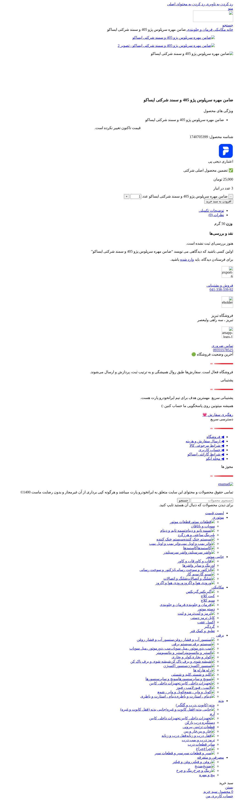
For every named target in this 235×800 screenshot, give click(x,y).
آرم (212, 714)
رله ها (197, 670)
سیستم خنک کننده (170, 539)
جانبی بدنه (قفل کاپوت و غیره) (143, 709)
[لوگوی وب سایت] (213, 21)
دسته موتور (206, 609)
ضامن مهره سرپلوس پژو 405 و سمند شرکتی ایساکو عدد (185, 196)
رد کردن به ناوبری (219, 4)
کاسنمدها (190, 548)
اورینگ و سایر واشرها (198, 565)
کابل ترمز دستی (202, 618)
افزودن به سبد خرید (218, 201)
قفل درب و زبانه (174, 736)
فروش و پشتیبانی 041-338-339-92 (220, 287)
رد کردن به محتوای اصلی (186, 4)
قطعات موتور (180, 522)
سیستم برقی (181, 644)
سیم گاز (192, 574)
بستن (229, 787)
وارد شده (187, 259)
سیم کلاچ (208, 600)
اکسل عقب (206, 622)
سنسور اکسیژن (175, 666)
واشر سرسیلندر (175, 552)
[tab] (211, 210)
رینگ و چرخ (185, 770)
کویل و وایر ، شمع (170, 692)
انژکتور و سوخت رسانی (157, 570)
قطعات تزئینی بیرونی (199, 727)
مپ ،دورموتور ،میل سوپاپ (149, 648)
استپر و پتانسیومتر (170, 653)
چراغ (200, 749)
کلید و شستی (181, 674)
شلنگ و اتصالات (175, 578)
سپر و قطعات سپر (169, 753)
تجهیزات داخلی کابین (164, 683)
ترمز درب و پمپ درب (198, 740)
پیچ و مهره (207, 775)
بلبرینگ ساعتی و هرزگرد (196, 535)
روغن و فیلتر (182, 762)
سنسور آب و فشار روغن (155, 640)
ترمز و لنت (186, 613)
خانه (229, 29)
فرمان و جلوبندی (199, 29)
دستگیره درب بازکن (200, 722)
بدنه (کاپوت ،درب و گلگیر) (195, 705)
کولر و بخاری (181, 657)
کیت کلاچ (208, 596)
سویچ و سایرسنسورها (161, 679)
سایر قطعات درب (201, 744)
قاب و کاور (186, 561)
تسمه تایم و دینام (173, 530)
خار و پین (190, 731)
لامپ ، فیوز (185, 688)
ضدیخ (199, 766)
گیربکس (192, 592)
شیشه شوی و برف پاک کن (150, 661)
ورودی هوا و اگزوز (169, 583)
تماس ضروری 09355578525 (222, 348)
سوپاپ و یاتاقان (203, 526)
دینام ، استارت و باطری (158, 696)
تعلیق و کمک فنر (202, 631)
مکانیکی (219, 29)
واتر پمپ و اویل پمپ (164, 544)
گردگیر (209, 626)
